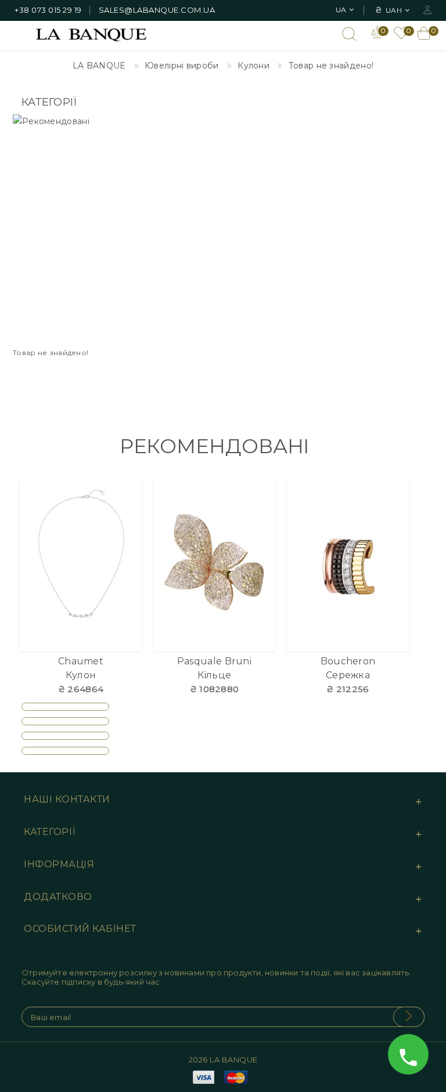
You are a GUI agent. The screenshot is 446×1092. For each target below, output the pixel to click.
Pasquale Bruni (214, 661)
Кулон (81, 675)
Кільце (214, 675)
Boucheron (348, 661)
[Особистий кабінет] (427, 9)
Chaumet (80, 661)
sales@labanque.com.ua (157, 10)
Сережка (348, 675)
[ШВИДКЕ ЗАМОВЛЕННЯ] (126, 540)
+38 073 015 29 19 (48, 10)
